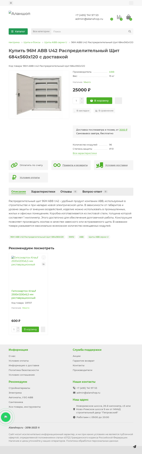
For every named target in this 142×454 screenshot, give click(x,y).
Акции (77, 356)
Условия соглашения (22, 374)
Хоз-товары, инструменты (25, 406)
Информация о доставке (24, 365)
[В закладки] (43, 257)
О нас (12, 356)
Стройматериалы (19, 388)
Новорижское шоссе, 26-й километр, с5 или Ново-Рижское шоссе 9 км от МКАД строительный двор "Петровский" (103, 409)
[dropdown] (11, 3)
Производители (82, 370)
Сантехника (16, 402)
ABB (111, 71)
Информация (18, 349)
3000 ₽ (123, 129)
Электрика (13, 42)
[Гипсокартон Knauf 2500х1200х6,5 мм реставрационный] (28, 271)
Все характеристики (85, 153)
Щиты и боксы (32, 42)
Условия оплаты (19, 360)
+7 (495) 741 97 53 (87, 15)
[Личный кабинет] (131, 3)
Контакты (79, 365)
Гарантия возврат (84, 360)
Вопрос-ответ (94, 191)
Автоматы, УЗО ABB (21, 397)
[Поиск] (129, 31)
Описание (18, 191)
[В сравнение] (43, 264)
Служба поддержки (87, 349)
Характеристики (43, 191)
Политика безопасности (24, 370)
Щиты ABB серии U (55, 42)
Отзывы (68, 191)
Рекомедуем (18, 381)
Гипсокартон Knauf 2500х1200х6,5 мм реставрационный (23, 294)
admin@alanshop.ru (89, 19)
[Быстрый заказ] (118, 100)
